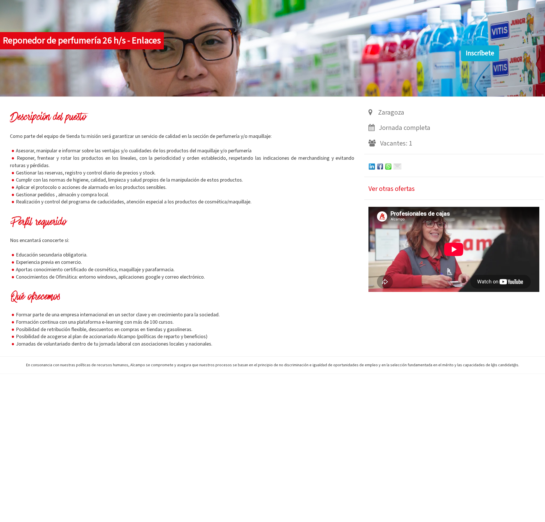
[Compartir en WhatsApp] (388, 166)
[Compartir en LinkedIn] (371, 166)
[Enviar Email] (397, 166)
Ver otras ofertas (391, 188)
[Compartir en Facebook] (380, 166)
